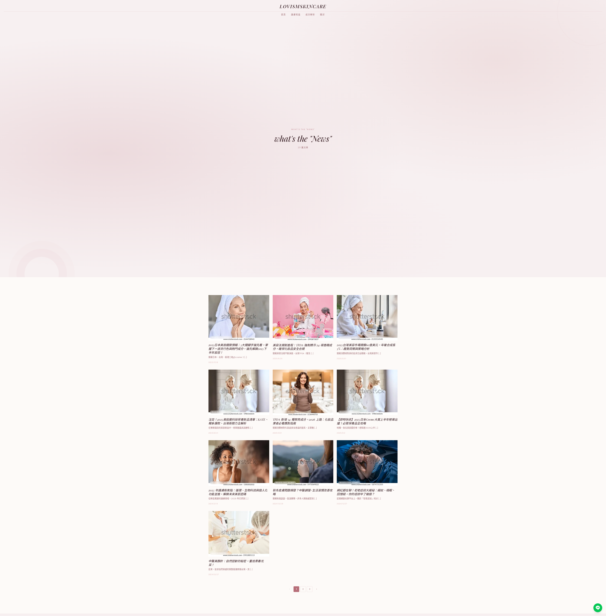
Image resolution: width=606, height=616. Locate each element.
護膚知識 (295, 14)
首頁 (283, 14)
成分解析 (310, 14)
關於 (322, 14)
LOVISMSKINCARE (303, 6)
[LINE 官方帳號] (597, 607)
